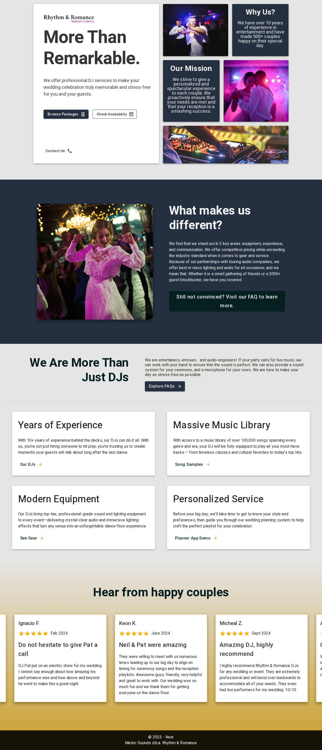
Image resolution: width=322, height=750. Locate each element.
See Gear (28, 538)
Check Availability (112, 114)
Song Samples (189, 464)
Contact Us (55, 151)
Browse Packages (63, 114)
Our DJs (27, 464)
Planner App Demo (193, 538)
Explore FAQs (162, 386)
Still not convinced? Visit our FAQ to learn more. (227, 301)
